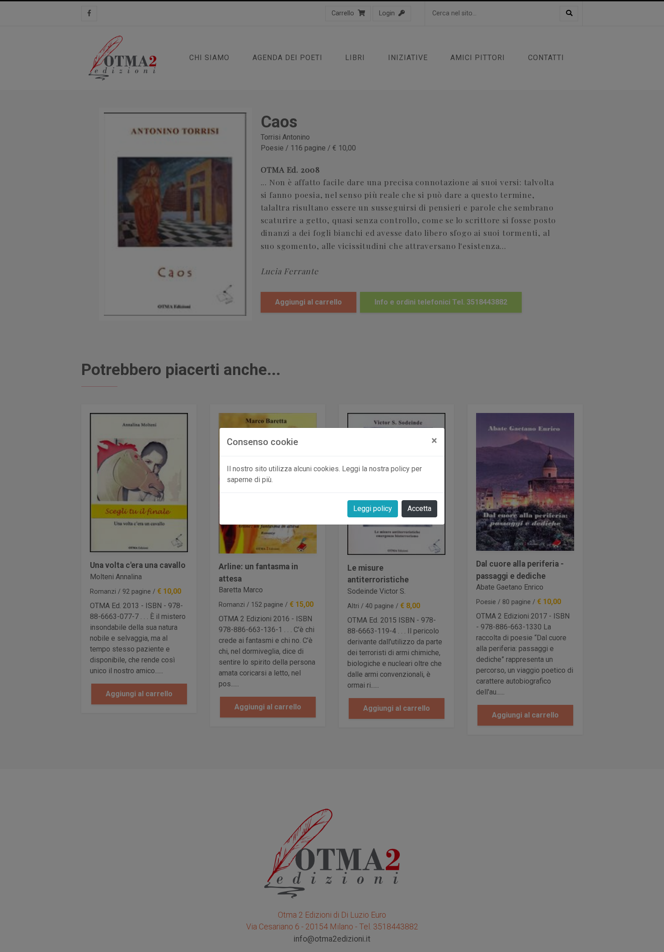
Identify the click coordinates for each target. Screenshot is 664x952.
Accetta (419, 508)
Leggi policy (372, 508)
